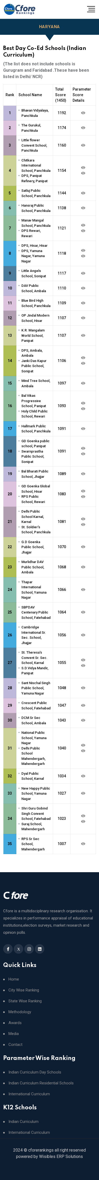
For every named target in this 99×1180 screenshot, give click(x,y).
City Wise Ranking (23, 990)
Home (13, 979)
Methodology (19, 1012)
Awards (15, 1023)
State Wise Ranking (25, 1001)
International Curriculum (29, 1094)
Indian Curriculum (23, 1122)
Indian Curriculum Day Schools (34, 1072)
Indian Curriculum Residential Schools (41, 1083)
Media (13, 1034)
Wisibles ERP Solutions (61, 1156)
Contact (15, 1045)
